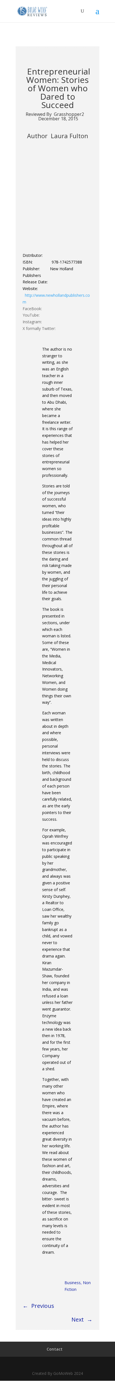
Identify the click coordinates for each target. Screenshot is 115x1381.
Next (77, 1319)
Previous (42, 1306)
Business (72, 1282)
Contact (55, 1349)
